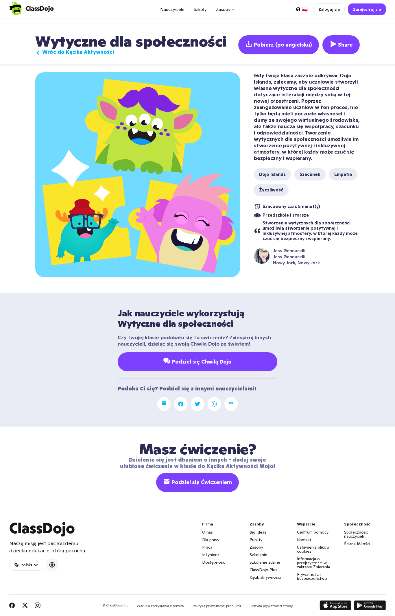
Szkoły (200, 9)
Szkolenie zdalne (265, 562)
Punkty (256, 539)
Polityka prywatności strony (271, 606)
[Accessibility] (52, 565)
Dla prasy (210, 539)
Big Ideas (258, 532)
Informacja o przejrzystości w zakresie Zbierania (313, 562)
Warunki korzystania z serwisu (160, 606)
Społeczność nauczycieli (356, 534)
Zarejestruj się (367, 9)
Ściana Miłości (357, 543)
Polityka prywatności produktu (217, 606)
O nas (207, 532)
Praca (207, 547)
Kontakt (304, 539)
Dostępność (213, 562)
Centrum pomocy (312, 532)
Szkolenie (258, 554)
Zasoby (256, 547)
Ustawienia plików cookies (313, 549)
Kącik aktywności (265, 577)
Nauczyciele (172, 9)
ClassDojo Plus (263, 569)
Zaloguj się (329, 9)
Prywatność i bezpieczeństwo (312, 576)
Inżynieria (210, 554)
